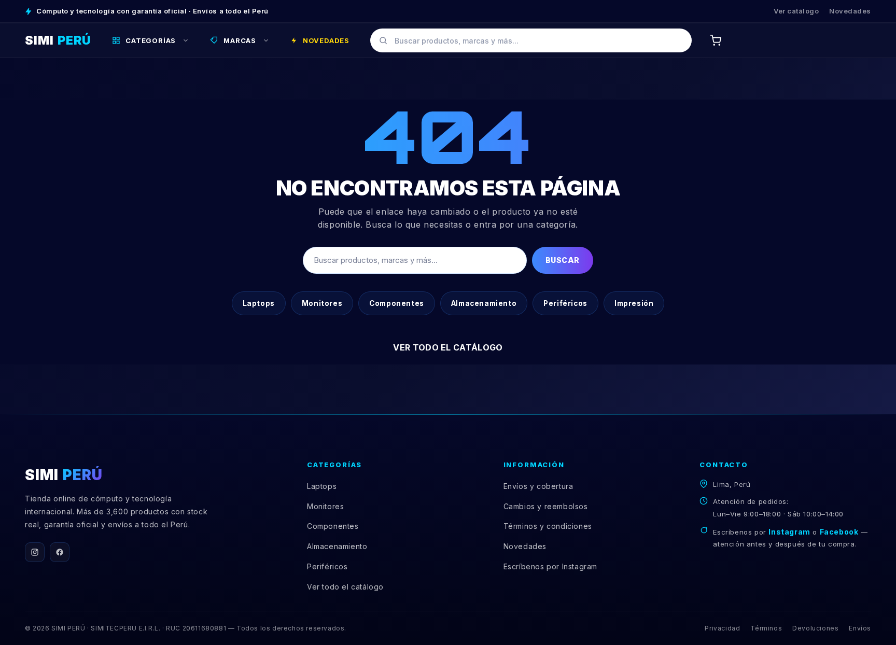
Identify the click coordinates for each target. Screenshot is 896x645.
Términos (766, 628)
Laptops (259, 303)
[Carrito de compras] (715, 40)
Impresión (633, 303)
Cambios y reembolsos (545, 506)
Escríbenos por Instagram (550, 566)
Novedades (850, 11)
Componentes (396, 303)
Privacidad (722, 628)
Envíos (860, 628)
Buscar (562, 260)
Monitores (322, 303)
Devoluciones (815, 628)
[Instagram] (35, 552)
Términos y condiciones (547, 526)
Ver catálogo (796, 11)
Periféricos (565, 303)
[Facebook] (59, 552)
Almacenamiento (483, 303)
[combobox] (531, 40)
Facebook (839, 531)
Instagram (789, 531)
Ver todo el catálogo (447, 347)
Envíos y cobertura (538, 486)
